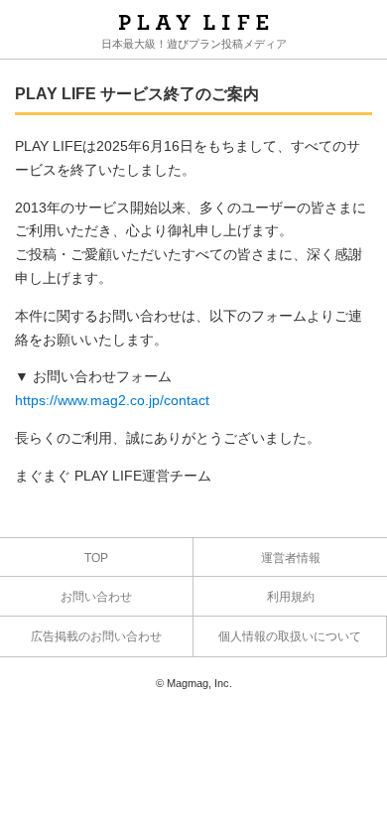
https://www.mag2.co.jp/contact (112, 400)
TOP (96, 558)
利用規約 (291, 597)
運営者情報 (291, 558)
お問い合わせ (96, 597)
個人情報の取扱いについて (289, 636)
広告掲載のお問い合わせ (96, 636)
